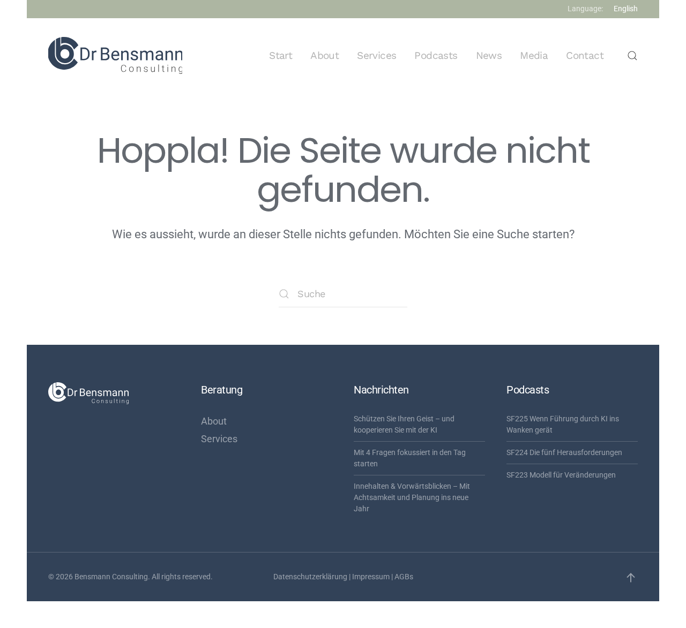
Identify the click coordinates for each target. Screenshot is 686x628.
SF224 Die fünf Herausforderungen (564, 452)
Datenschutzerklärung (310, 576)
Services (376, 55)
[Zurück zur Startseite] (115, 55)
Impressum (371, 576)
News (489, 55)
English (626, 8)
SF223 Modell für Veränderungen (561, 475)
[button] (632, 55)
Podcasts (435, 55)
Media (534, 55)
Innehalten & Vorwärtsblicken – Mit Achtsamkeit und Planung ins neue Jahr (412, 497)
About (324, 55)
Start (280, 55)
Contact (584, 55)
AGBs (403, 576)
